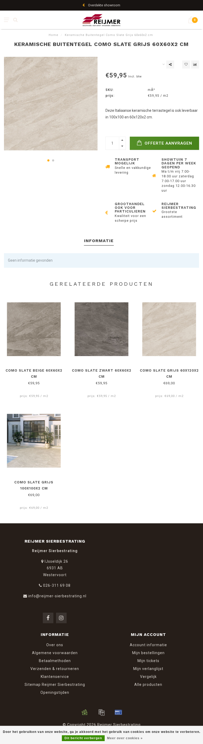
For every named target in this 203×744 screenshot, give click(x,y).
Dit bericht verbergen (83, 738)
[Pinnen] (118, 712)
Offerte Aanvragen (167, 143)
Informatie (99, 240)
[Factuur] (101, 712)
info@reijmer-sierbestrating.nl (57, 596)
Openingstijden (54, 692)
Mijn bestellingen (148, 653)
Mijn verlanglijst (148, 669)
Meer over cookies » (125, 738)
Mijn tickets (148, 661)
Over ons (54, 645)
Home (53, 35)
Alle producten (148, 684)
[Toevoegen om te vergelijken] (195, 64)
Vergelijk (148, 676)
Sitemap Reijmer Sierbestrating (55, 684)
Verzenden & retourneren (54, 669)
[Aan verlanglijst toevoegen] (186, 64)
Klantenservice (55, 676)
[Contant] (84, 712)
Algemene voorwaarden (55, 653)
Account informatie (148, 645)
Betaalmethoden (55, 661)
